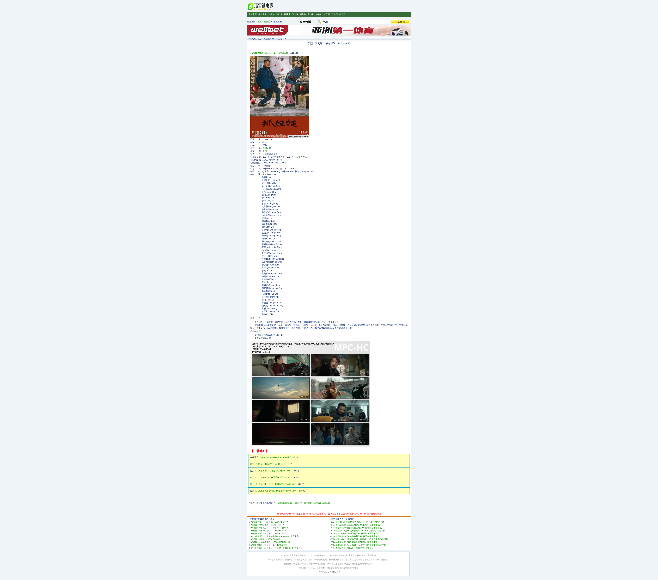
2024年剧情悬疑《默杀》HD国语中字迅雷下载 (352, 548)
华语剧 (327, 14)
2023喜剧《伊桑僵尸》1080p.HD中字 (266, 525)
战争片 (295, 14)
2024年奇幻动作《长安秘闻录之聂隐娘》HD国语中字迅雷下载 (359, 539)
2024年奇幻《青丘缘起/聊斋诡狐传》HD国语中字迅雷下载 (357, 522)
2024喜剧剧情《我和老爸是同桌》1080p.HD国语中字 (274, 536)
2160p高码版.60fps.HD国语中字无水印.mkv (276, 491)
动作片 (271, 14)
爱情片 (311, 14)
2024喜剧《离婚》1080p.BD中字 (264, 539)
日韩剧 (334, 14)
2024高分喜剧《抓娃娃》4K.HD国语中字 (269, 53)
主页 (260, 21)
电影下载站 (307, 555)
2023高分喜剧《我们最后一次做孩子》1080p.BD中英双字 (276, 548)
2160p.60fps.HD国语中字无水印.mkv (273, 471)
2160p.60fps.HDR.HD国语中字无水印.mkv (275, 484)
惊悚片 (287, 14)
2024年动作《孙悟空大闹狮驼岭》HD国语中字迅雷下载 (356, 527)
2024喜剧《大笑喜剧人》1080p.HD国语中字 (269, 542)
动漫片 (319, 14)
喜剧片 (279, 14)
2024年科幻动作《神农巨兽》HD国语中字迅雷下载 (354, 533)
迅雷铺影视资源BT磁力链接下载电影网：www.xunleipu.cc (303, 503)
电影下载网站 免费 (357, 555)
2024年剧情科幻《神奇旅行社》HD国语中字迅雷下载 (355, 536)
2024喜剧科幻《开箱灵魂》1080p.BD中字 (268, 522)
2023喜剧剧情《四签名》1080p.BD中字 (267, 533)
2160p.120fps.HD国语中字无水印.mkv (273, 477)
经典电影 (262, 14)
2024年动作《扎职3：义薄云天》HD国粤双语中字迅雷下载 (358, 530)
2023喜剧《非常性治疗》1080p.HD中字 (267, 530)
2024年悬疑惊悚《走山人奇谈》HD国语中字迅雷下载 (355, 525)
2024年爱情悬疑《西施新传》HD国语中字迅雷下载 (354, 542)
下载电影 (271, 559)
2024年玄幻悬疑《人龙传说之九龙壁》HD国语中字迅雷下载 (358, 545)
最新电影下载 (362, 559)
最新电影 (252, 14)
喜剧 (265, 151)
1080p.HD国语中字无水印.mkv (270, 464)
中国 (265, 148)
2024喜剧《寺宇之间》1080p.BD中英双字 (268, 527)
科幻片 (303, 14)
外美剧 (342, 14)
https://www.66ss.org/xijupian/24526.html (279, 457)
